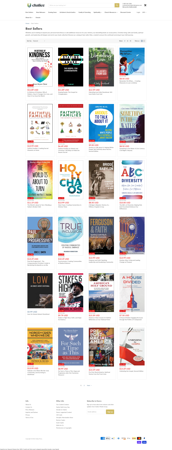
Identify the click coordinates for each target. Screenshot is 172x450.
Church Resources (111, 12)
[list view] (144, 41)
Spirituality (97, 12)
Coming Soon (52, 12)
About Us (29, 17)
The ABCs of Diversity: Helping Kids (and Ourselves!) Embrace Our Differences (131, 207)
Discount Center (125, 12)
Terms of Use (29, 417)
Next (88, 385)
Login (138, 12)
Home (27, 23)
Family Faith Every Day (63, 407)
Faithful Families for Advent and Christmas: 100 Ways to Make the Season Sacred (68, 150)
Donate (38, 17)
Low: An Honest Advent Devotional (38, 314)
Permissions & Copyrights (64, 428)
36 (127, 41)
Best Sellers (29, 12)
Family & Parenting (85, 12)
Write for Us (60, 425)
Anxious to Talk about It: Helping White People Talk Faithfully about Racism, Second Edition (101, 149)
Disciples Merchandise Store (64, 417)
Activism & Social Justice (68, 12)
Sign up (110, 412)
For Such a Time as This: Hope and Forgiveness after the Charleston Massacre (69, 373)
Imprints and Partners (32, 412)
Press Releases (30, 409)
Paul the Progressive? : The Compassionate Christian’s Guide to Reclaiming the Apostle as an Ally (38, 263)
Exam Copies (60, 422)
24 (124, 41)
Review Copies (60, 420)
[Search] (117, 5)
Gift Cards (59, 415)
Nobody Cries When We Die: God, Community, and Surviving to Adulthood (38, 372)
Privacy (28, 415)
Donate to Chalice (61, 409)
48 (130, 41)
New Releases (40, 12)
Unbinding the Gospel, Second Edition (131, 371)
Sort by (29, 41)
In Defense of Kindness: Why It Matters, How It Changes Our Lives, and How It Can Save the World (39, 94)
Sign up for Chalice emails (129, 7)
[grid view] (142, 41)
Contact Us (29, 407)
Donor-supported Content (64, 412)
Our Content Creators (62, 404)
